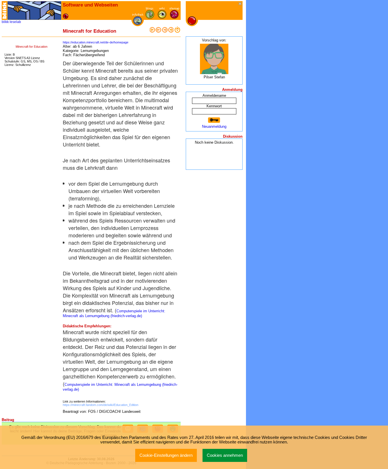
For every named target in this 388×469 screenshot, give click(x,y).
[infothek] (137, 24)
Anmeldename (214, 95)
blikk (5, 22)
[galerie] (162, 17)
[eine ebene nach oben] (177, 31)
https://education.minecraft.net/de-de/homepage (95, 42)
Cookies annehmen (225, 455)
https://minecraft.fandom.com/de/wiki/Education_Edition (100, 405)
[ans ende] (171, 31)
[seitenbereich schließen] (240, 4)
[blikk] (4, 10)
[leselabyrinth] (34, 10)
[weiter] (165, 31)
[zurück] (158, 31)
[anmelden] (214, 120)
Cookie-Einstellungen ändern (166, 455)
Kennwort (214, 106)
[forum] (149, 17)
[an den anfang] (152, 31)
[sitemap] (174, 17)
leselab (15, 22)
